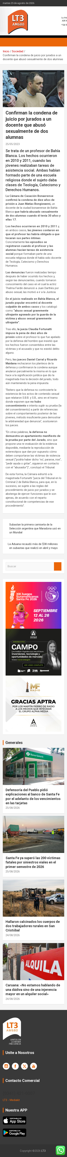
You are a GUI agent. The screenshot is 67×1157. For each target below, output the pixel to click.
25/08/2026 (13, 807)
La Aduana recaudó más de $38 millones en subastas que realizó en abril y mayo (33, 546)
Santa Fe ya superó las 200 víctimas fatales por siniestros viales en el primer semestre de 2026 (33, 862)
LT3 (43, 1151)
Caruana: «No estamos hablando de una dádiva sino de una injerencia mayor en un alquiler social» (33, 989)
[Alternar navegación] (7, 42)
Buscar (57, 566)
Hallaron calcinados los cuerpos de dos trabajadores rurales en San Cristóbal (33, 926)
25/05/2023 (13, 144)
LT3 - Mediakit (11, 1100)
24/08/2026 (13, 935)
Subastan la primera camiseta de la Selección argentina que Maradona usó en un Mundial (35, 528)
